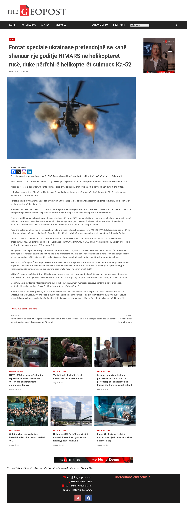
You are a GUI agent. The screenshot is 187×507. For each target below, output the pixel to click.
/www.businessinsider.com (24, 309)
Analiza (56, 371)
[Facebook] (13, 172)
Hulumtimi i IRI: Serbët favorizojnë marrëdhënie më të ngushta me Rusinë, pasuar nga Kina (71, 411)
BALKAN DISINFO (100, 25)
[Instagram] (24, 172)
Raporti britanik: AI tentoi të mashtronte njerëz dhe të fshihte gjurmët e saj (115, 411)
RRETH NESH (119, 25)
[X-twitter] (77, 498)
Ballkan (13, 371)
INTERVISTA (60, 25)
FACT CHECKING (28, 25)
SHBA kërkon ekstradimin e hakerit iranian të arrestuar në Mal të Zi (27, 411)
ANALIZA (45, 25)
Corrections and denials (132, 477)
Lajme (11, 39)
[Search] (177, 25)
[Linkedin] (29, 172)
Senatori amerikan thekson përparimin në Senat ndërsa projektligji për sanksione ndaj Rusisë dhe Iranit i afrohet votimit (115, 352)
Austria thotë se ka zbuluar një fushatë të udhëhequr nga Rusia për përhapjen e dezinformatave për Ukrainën (41, 318)
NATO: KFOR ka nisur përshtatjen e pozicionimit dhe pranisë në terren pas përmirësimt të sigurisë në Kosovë (27, 352)
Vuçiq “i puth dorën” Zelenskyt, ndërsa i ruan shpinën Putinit (71, 352)
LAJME (12, 25)
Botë (11, 430)
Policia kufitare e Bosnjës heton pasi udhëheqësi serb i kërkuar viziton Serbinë (101, 318)
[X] (18, 172)
